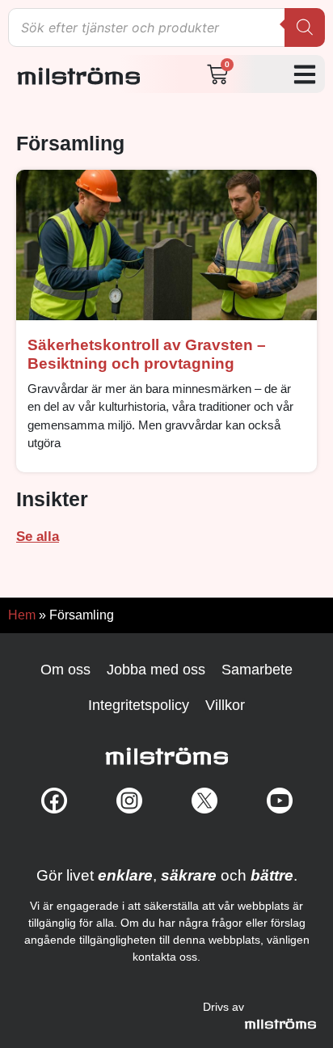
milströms (78, 71)
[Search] (305, 27)
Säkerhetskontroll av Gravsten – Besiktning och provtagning (146, 354)
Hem (22, 615)
